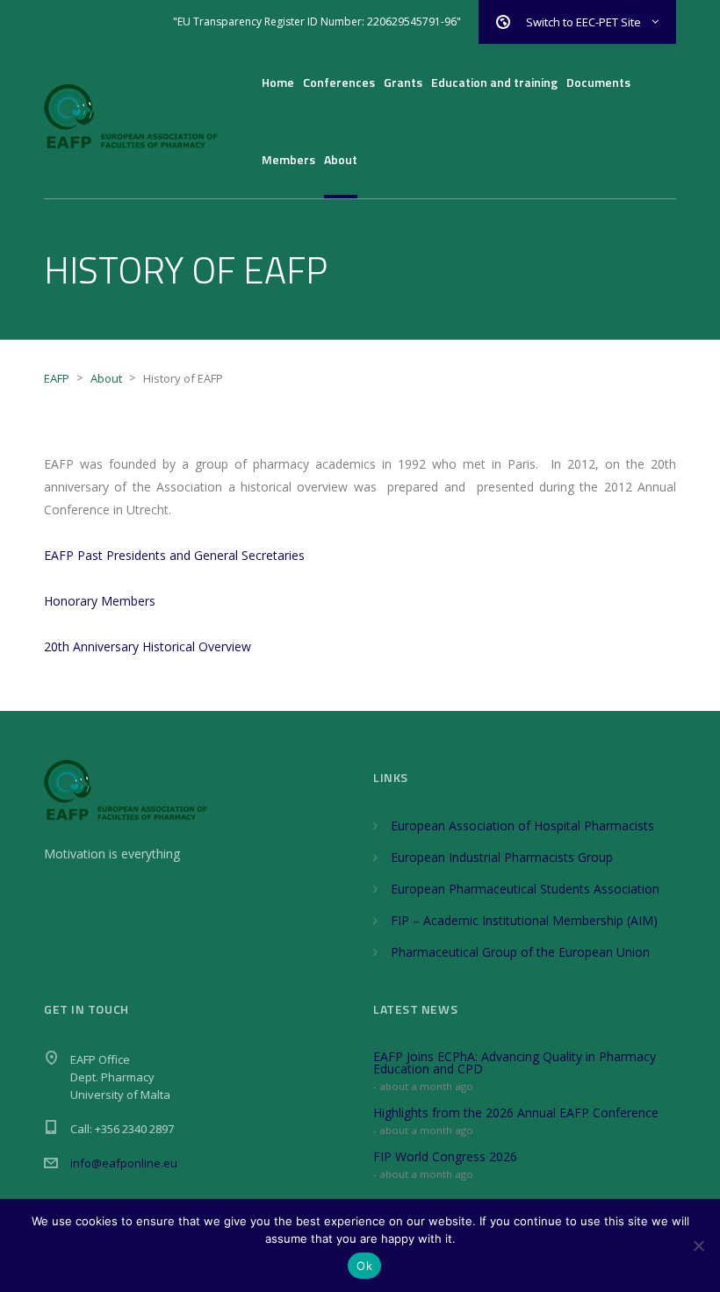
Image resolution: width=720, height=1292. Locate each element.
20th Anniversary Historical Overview (147, 646)
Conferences (339, 82)
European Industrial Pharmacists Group (502, 857)
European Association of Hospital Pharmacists (522, 825)
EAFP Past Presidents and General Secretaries (174, 555)
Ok (364, 1266)
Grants (403, 82)
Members (288, 159)
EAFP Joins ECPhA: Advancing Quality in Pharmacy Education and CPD (514, 1062)
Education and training (494, 82)
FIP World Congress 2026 (445, 1156)
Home (278, 82)
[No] (698, 1245)
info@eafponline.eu (123, 1163)
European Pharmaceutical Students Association (525, 888)
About (340, 159)
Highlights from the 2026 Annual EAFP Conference (516, 1112)
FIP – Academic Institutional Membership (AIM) (524, 920)
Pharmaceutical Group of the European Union (520, 952)
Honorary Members (99, 600)
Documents (598, 82)
